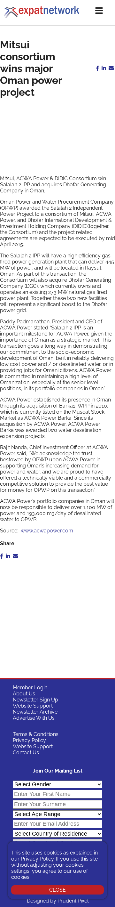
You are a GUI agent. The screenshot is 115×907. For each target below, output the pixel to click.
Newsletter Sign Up (35, 700)
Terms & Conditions (35, 734)
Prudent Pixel (72, 901)
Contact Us (26, 752)
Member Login (30, 687)
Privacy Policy (29, 740)
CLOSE (57, 890)
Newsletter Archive (35, 712)
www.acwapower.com (47, 531)
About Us (24, 694)
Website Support (33, 706)
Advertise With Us (34, 718)
